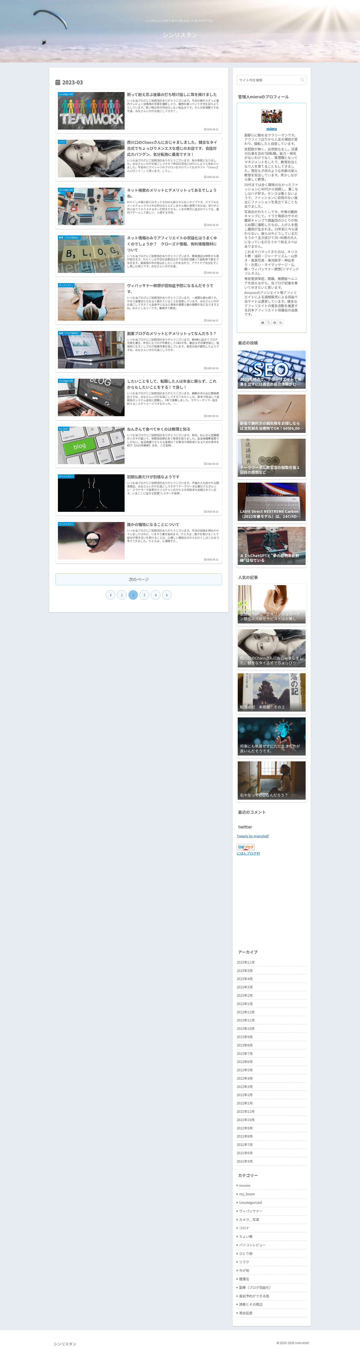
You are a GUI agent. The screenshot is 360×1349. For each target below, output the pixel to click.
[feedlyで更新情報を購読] (274, 322)
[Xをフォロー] (268, 322)
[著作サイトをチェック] (262, 322)
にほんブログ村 (248, 853)
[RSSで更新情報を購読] (280, 322)
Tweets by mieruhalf (253, 835)
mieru (271, 128)
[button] (302, 79)
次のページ (139, 579)
